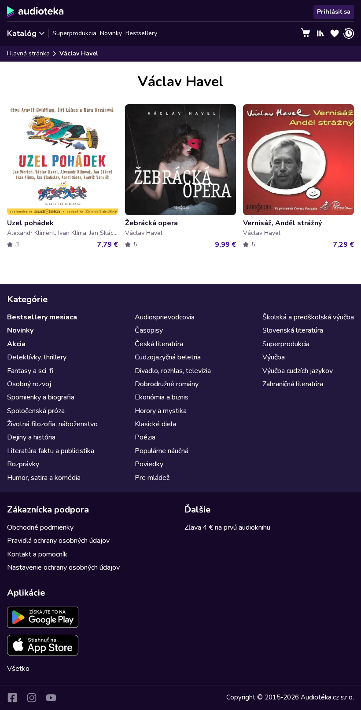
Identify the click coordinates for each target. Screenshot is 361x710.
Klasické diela (155, 424)
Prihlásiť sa (333, 11)
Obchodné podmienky (40, 527)
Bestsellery (141, 33)
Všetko (18, 668)
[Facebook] (12, 697)
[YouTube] (51, 697)
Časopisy (149, 330)
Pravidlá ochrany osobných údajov (58, 540)
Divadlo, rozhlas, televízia (173, 371)
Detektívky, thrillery (36, 357)
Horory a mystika (161, 411)
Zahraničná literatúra (292, 384)
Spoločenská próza (36, 411)
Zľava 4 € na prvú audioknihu (227, 527)
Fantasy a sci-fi (30, 371)
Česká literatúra (159, 344)
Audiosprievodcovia (165, 317)
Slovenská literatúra (292, 330)
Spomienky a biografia (40, 397)
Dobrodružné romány (167, 384)
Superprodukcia (74, 33)
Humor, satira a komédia (44, 478)
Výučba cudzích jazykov (297, 371)
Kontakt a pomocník (37, 554)
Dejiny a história (31, 437)
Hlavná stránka (28, 53)
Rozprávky (23, 464)
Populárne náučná (161, 451)
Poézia (145, 437)
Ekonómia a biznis (161, 397)
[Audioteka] (35, 12)
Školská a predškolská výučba (308, 317)
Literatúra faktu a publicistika (50, 451)
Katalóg (22, 33)
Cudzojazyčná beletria (168, 357)
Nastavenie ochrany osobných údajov (63, 567)
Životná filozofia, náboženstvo (52, 424)
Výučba (273, 357)
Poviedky (149, 464)
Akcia (16, 344)
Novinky (111, 33)
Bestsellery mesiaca (42, 317)
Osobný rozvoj (29, 384)
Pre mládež (152, 478)
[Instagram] (31, 697)
